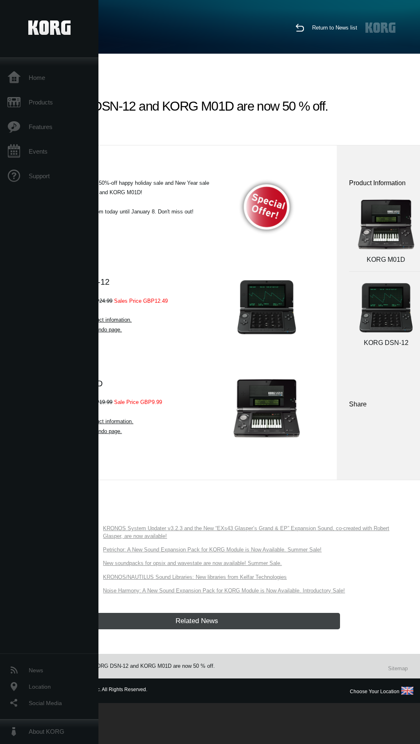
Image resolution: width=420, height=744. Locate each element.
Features (40, 126)
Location (40, 686)
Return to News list (334, 28)
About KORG (46, 731)
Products (41, 102)
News (36, 670)
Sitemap (398, 668)
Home (37, 77)
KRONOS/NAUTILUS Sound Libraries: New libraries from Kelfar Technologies (195, 577)
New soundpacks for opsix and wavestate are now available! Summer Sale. (192, 563)
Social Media (45, 703)
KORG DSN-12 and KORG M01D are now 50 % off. (154, 666)
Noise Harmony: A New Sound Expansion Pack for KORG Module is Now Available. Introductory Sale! (224, 590)
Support (39, 175)
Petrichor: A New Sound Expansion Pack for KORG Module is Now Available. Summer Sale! (212, 550)
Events (38, 151)
